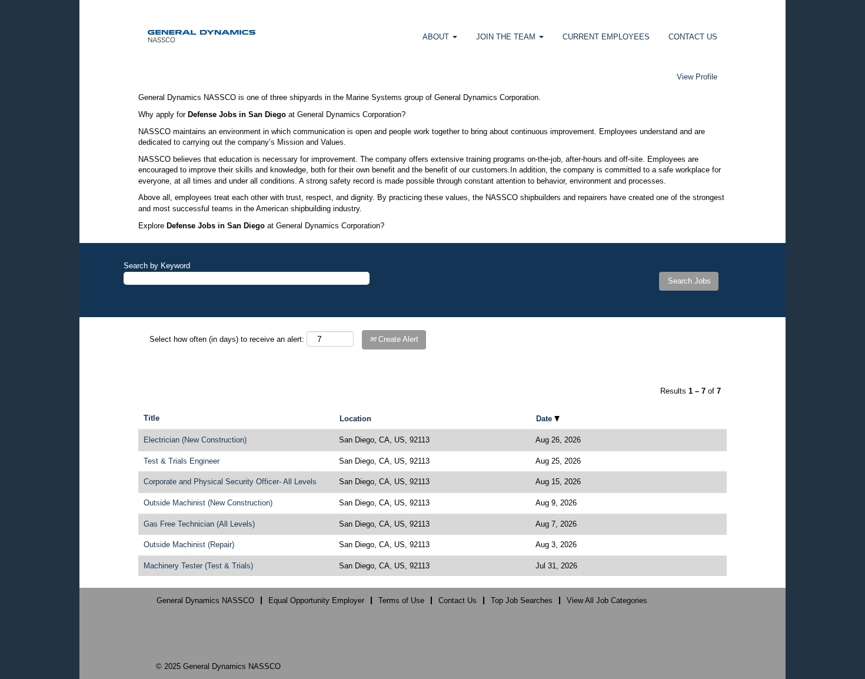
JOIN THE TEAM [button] (507, 36)
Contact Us (457, 600)
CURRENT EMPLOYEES (606, 36)
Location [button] (355, 418)
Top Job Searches (522, 600)
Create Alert (397, 339)
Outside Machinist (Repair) (189, 544)
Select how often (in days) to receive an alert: (226, 339)
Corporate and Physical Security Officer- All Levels (230, 481)
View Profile (697, 76)
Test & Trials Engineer (181, 461)
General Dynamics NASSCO (205, 600)
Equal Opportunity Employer (316, 600)
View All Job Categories (607, 600)
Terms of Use (401, 600)
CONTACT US (692, 36)
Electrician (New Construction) (195, 439)
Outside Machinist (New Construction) (208, 502)
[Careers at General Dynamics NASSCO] (201, 36)
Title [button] (151, 418)
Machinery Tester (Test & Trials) (198, 565)
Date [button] (545, 418)
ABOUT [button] (436, 36)
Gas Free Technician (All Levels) (199, 524)
